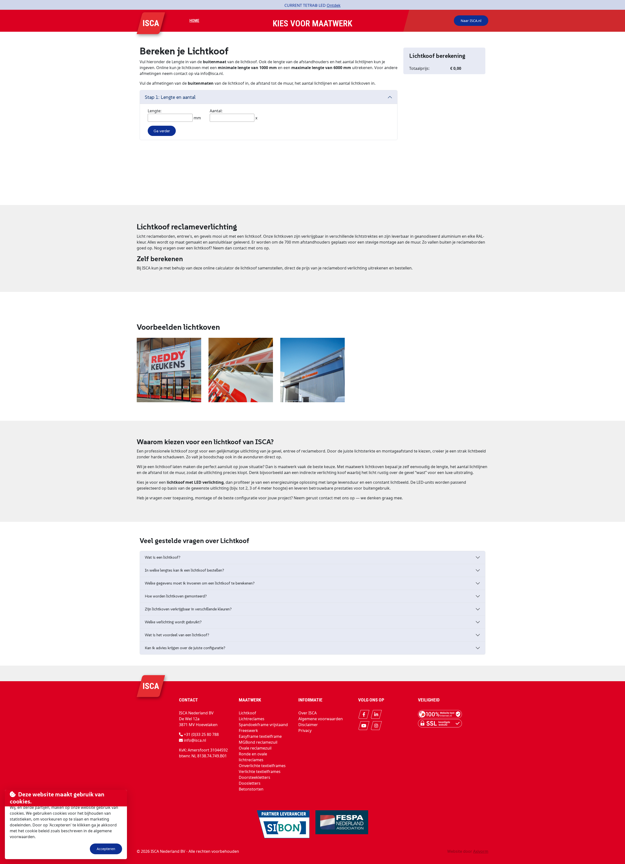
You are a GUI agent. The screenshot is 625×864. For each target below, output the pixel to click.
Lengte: (154, 110)
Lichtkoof (247, 713)
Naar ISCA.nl (471, 20)
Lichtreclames (251, 718)
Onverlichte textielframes (262, 765)
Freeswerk (248, 730)
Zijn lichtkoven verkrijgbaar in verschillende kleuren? (188, 609)
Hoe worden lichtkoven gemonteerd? (176, 596)
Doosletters (249, 783)
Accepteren (106, 848)
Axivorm (480, 851)
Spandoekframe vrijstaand (263, 724)
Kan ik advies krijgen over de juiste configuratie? (185, 647)
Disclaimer (308, 724)
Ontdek (334, 5)
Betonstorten (251, 789)
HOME (194, 20)
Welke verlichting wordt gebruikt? (173, 621)
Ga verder (162, 130)
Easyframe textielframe (260, 736)
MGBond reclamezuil (258, 742)
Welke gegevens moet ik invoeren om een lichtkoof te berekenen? (200, 583)
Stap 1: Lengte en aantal (170, 97)
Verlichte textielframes (260, 771)
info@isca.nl (195, 740)
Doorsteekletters (254, 777)
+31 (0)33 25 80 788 (201, 734)
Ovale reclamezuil (255, 748)
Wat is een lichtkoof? (162, 557)
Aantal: (216, 110)
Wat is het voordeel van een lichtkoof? (177, 634)
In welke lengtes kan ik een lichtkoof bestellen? (184, 570)
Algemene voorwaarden (320, 718)
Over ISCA (307, 713)
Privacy (305, 730)
